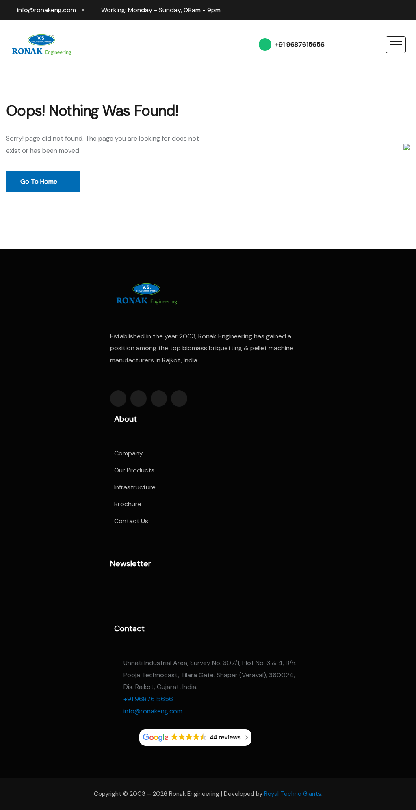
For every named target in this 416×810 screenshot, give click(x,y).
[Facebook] (344, 10)
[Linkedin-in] (159, 398)
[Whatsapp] (390, 10)
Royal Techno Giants (292, 794)
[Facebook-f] (118, 398)
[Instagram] (375, 10)
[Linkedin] (360, 10)
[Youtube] (406, 10)
